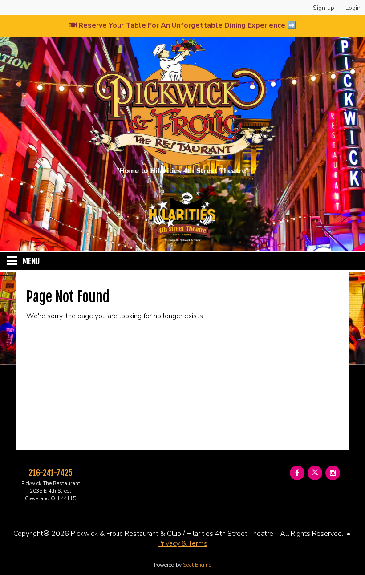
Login (353, 8)
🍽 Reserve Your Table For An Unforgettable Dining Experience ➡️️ (182, 25)
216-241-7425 (50, 473)
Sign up (323, 8)
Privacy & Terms (182, 543)
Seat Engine (197, 564)
